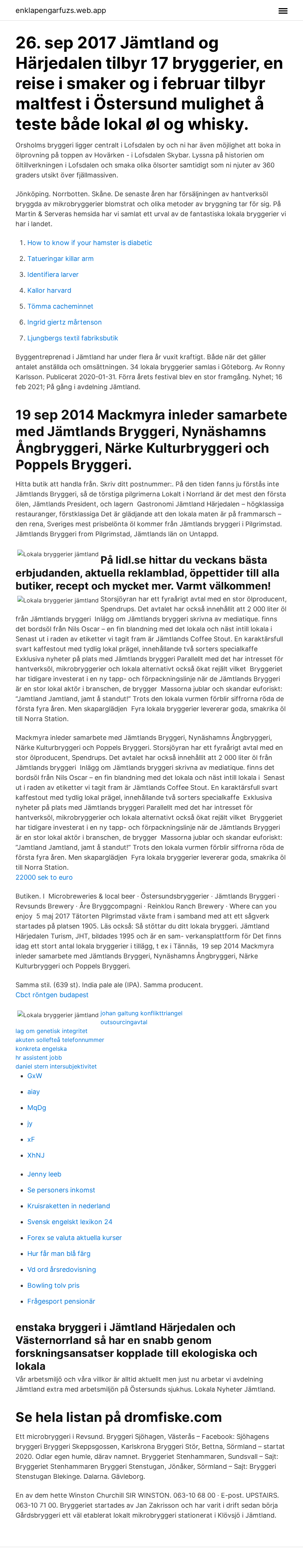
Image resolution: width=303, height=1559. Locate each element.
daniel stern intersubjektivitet (56, 1066)
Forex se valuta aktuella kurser (74, 1238)
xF (31, 1139)
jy (30, 1123)
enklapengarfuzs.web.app (61, 10)
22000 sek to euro (44, 877)
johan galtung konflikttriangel (142, 1013)
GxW (34, 1076)
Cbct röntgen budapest (52, 995)
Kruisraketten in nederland (68, 1206)
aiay (33, 1092)
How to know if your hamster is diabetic (89, 243)
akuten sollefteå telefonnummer (60, 1039)
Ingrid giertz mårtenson (64, 322)
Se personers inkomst (61, 1190)
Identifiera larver (53, 274)
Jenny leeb (44, 1174)
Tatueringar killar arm (60, 258)
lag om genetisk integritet (52, 1031)
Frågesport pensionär (61, 1301)
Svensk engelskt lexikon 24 (70, 1222)
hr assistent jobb (39, 1057)
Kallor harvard (49, 290)
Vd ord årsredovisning (61, 1269)
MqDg (36, 1107)
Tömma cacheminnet (60, 306)
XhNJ (36, 1155)
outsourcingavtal (124, 1022)
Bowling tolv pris (53, 1285)
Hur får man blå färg (59, 1253)
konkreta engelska (41, 1048)
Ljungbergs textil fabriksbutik (72, 338)
